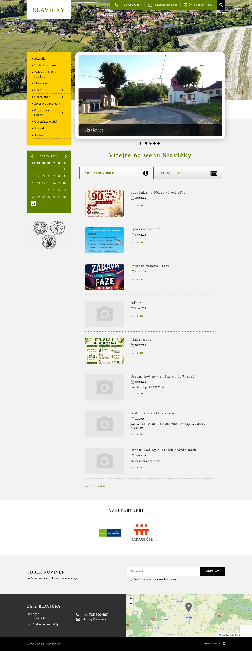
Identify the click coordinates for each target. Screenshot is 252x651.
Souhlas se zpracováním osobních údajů (155, 579)
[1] (146, 143)
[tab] (116, 173)
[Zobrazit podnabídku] (62, 90)
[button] (188, 607)
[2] (150, 143)
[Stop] (141, 143)
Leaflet (225, 635)
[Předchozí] (221, 96)
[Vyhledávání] (220, 5)
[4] (158, 143)
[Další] (79, 96)
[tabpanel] (150, 338)
